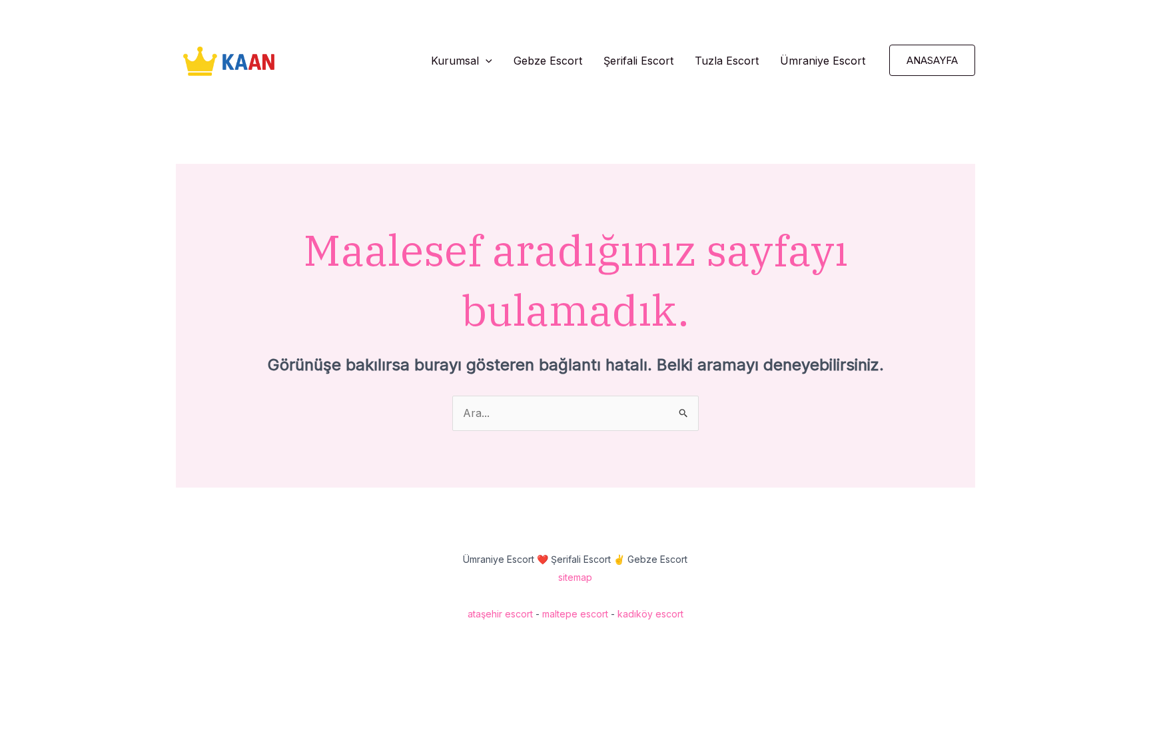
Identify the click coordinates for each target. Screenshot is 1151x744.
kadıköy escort (650, 613)
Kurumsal (455, 60)
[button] (485, 60)
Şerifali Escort (638, 60)
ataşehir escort (500, 613)
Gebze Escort (548, 60)
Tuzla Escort (727, 60)
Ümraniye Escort (822, 60)
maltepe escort (575, 613)
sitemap (575, 577)
